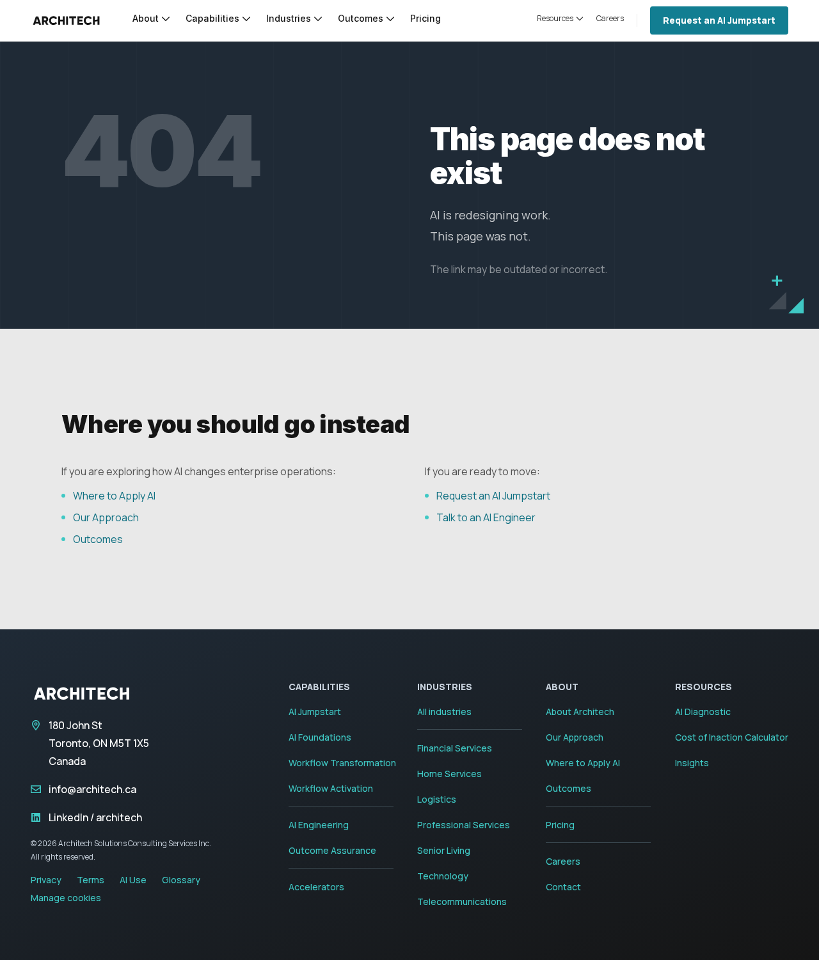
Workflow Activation (331, 788)
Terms (90, 880)
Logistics (436, 799)
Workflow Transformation (342, 763)
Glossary (181, 880)
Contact (563, 887)
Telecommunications (462, 901)
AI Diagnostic (703, 711)
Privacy (46, 880)
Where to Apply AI (114, 496)
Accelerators (316, 887)
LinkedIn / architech (95, 817)
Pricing (560, 825)
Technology (442, 876)
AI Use (133, 880)
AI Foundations (320, 737)
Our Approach (106, 517)
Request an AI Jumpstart (719, 20)
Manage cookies (66, 898)
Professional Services (463, 825)
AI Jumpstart (315, 711)
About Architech (580, 711)
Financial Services (454, 748)
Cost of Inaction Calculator (731, 737)
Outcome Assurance (332, 850)
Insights (692, 763)
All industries (444, 711)
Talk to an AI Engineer (486, 517)
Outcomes (98, 539)
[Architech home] (66, 20)
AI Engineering (319, 825)
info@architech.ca (92, 789)
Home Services (449, 773)
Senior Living (443, 850)
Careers (563, 861)
